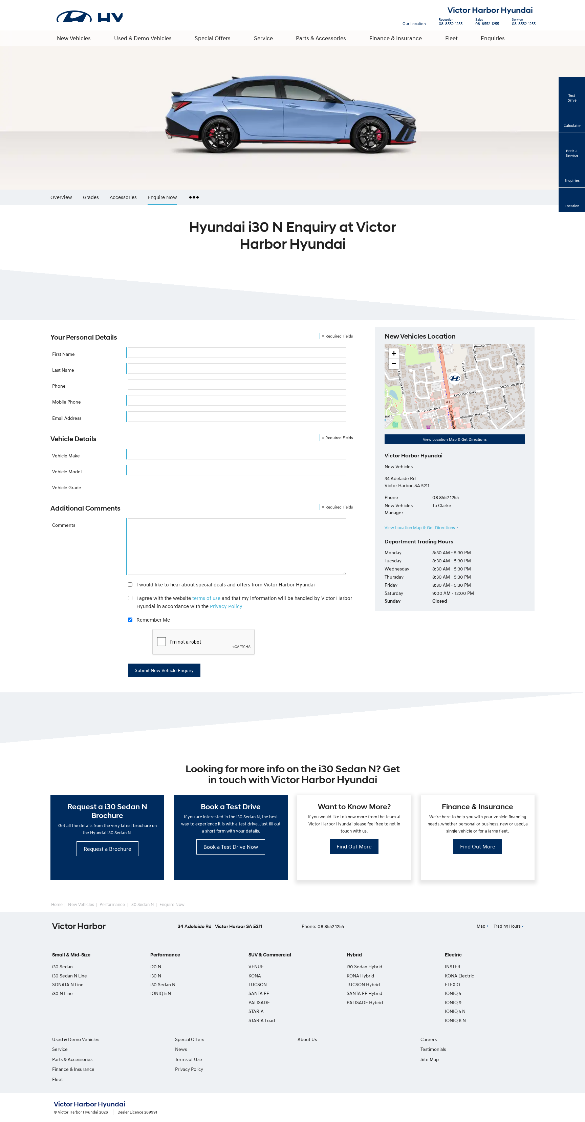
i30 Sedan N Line (69, 975)
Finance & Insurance (395, 38)
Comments (63, 525)
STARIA (256, 1011)
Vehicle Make (66, 455)
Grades (91, 197)
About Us (307, 1039)
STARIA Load (261, 1020)
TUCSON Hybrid (363, 984)
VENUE (256, 966)
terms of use (206, 598)
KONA (254, 975)
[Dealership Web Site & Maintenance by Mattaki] (518, 1108)
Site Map (429, 1059)
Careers (428, 1039)
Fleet (451, 38)
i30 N (155, 975)
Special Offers (213, 38)
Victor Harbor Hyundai (490, 10)
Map (481, 926)
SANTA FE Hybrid (364, 993)
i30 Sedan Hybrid (364, 966)
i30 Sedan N (142, 904)
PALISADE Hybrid (365, 1002)
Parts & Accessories (321, 38)
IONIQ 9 (453, 1002)
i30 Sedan (62, 966)
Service (263, 38)
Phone (59, 386)
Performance (112, 904)
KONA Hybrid (360, 975)
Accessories (123, 197)
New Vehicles (74, 38)
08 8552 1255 (450, 22)
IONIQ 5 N (160, 993)
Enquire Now (162, 197)
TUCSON (257, 984)
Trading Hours (507, 926)
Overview (61, 197)
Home (57, 904)
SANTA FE (258, 993)
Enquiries (493, 38)
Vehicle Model (67, 471)
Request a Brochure (107, 848)
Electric (453, 955)
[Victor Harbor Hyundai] (89, 15)
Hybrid (354, 955)
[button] (455, 379)
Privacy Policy (226, 606)
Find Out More (354, 846)
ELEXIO (452, 984)
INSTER (452, 966)
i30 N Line (62, 993)
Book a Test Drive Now (230, 846)
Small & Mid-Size (71, 955)
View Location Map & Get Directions (454, 439)
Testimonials (433, 1049)
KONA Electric (459, 975)
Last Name (63, 370)
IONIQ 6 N (455, 1020)
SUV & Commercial (269, 955)
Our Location (414, 23)
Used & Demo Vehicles (143, 38)
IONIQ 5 (453, 993)
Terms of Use (188, 1059)
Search (528, 38)
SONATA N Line (68, 984)
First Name (63, 354)
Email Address (66, 418)
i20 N (155, 966)
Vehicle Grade (66, 487)
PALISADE (259, 1002)
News (181, 1049)
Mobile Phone (66, 402)
